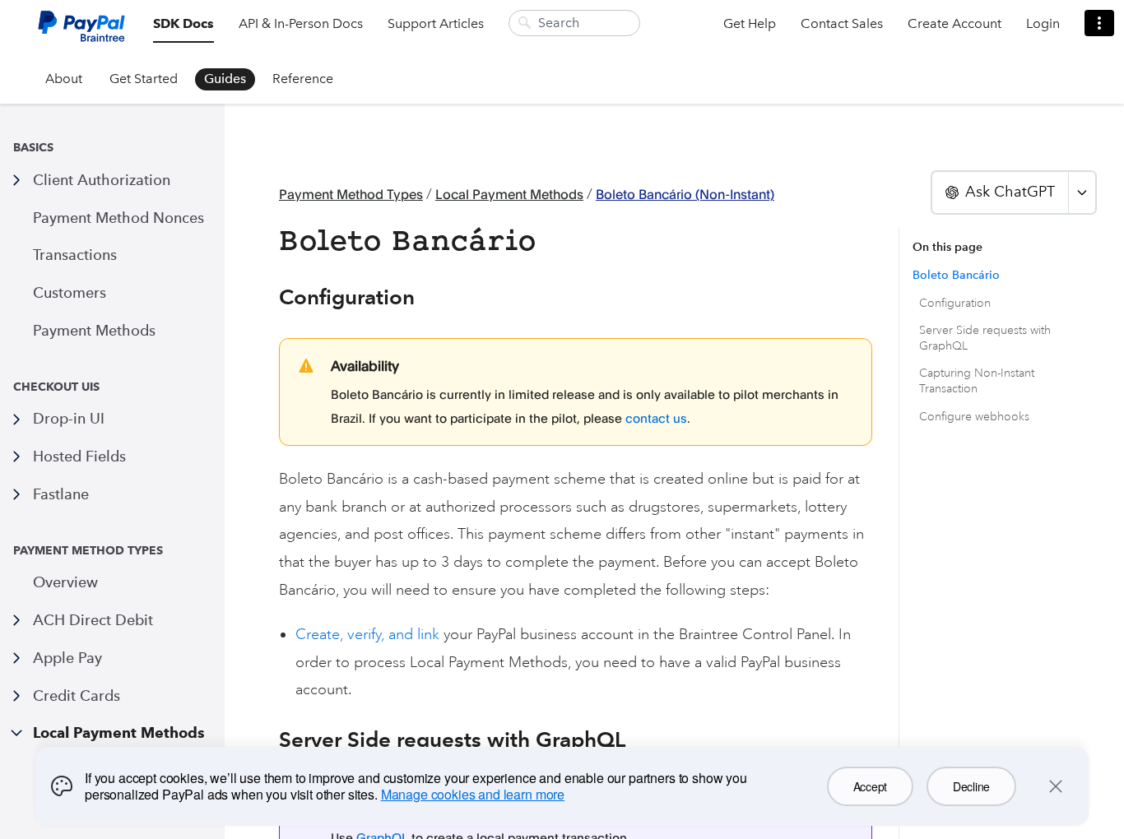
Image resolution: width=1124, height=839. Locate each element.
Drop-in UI (69, 418)
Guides (225, 78)
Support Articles (436, 23)
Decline (971, 786)
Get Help (749, 23)
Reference (302, 78)
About (63, 78)
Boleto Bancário (956, 275)
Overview (65, 582)
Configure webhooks (974, 417)
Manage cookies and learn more (472, 794)
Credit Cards (76, 695)
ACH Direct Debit (93, 619)
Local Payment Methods (119, 732)
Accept (870, 786)
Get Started (143, 78)
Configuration (955, 303)
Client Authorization (101, 179)
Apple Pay (67, 657)
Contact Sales (842, 23)
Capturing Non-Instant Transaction (976, 381)
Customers (69, 292)
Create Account (954, 23)
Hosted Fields (79, 456)
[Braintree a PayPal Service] (81, 32)
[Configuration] (270, 297)
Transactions (75, 254)
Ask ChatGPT (1010, 192)
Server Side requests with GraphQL (985, 338)
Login (1043, 23)
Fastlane (61, 494)
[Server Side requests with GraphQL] (270, 739)
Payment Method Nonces (118, 217)
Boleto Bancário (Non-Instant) (685, 194)
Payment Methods (94, 330)
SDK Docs (183, 23)
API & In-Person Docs (301, 23)
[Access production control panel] (1099, 23)
